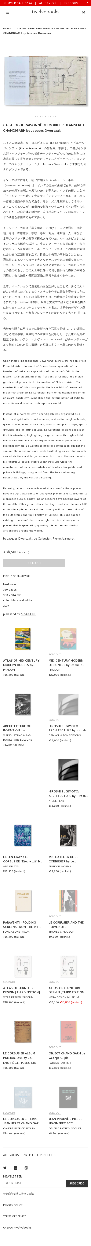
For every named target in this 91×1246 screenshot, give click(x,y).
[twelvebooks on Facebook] (15, 1168)
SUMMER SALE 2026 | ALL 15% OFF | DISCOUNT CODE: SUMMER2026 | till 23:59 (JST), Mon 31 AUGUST (42, 3)
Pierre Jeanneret (63, 539)
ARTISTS (29, 1155)
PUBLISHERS (48, 1155)
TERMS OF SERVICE (14, 1217)
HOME (7, 29)
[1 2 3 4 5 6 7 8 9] (45, 81)
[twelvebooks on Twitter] (5, 1168)
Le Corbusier (42, 539)
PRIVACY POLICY (12, 1205)
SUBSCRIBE (76, 1184)
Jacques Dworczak (19, 539)
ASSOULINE (28, 614)
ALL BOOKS (11, 1155)
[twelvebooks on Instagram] (26, 1168)
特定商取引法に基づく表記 (18, 1194)
